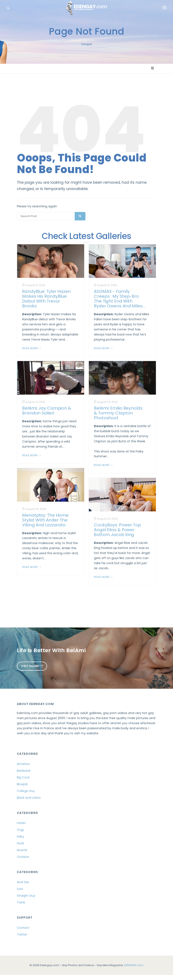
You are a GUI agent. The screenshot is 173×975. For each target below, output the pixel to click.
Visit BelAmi (30, 666)
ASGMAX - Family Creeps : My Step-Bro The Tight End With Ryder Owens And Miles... (119, 298)
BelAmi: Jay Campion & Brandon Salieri (46, 410)
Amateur (23, 764)
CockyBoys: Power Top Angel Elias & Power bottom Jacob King (117, 530)
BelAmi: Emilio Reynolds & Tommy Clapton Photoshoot (118, 413)
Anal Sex (23, 882)
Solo (20, 889)
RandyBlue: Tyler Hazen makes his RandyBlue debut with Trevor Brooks (46, 298)
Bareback (24, 771)
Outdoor (23, 857)
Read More (30, 348)
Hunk (20, 843)
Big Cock (23, 777)
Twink (21, 902)
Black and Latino (29, 798)
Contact (23, 928)
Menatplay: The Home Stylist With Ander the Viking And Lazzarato (45, 520)
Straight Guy (26, 896)
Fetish (21, 823)
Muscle (22, 850)
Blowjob (22, 784)
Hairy (20, 836)
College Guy (26, 791)
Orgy (20, 830)
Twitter (22, 934)
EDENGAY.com (133, 965)
